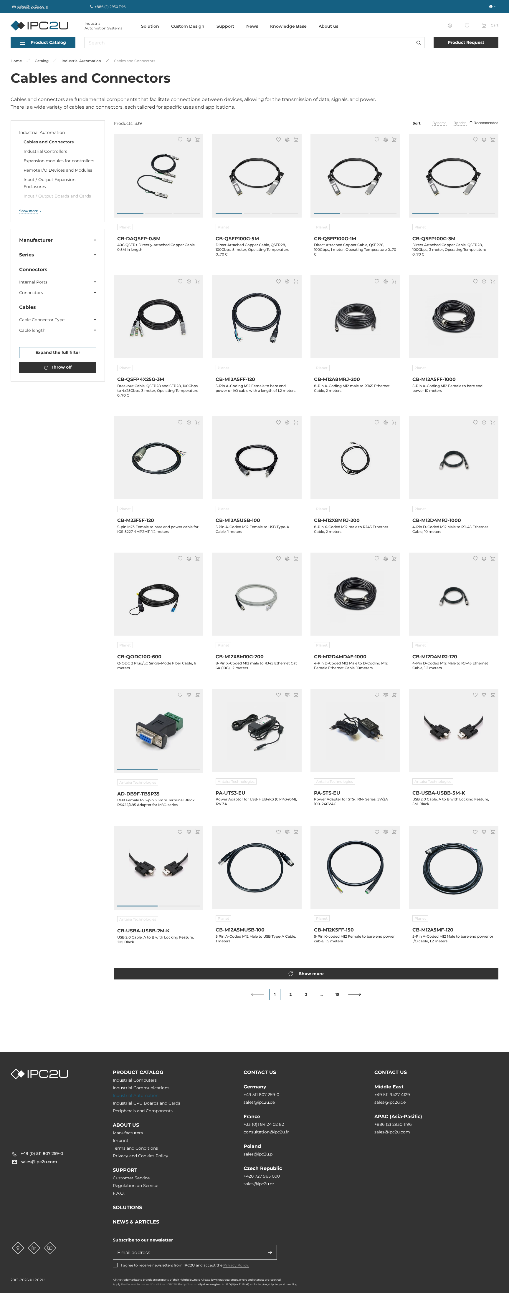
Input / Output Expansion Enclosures (49, 183)
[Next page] (354, 994)
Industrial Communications (141, 1087)
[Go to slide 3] (186, 213)
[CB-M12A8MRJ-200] (355, 320)
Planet (125, 227)
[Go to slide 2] (158, 213)
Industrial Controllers (45, 151)
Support (225, 26)
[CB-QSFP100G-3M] (453, 178)
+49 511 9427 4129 (392, 1094)
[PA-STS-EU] (355, 734)
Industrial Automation (42, 132)
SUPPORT (125, 1170)
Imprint (120, 1140)
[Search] (419, 43)
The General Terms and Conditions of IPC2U (149, 1284)
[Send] (270, 1252)
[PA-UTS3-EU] (257, 734)
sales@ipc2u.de (259, 1102)
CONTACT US (260, 1072)
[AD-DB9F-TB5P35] (158, 734)
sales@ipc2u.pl (259, 1154)
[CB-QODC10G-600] (158, 597)
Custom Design (187, 26)
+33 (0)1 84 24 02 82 (264, 1124)
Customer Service (131, 1178)
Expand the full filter (57, 352)
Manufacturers (128, 1132)
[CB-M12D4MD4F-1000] (355, 597)
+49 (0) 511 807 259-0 (42, 1153)
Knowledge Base (288, 26)
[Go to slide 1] (130, 213)
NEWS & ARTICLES (136, 1222)
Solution (150, 26)
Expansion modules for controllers (59, 160)
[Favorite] (179, 140)
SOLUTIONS (127, 1207)
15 (337, 994)
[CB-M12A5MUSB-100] (257, 871)
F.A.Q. (119, 1193)
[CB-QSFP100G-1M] (355, 178)
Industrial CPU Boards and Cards (146, 1103)
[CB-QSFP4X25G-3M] (158, 320)
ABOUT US (126, 1125)
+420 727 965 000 (262, 1176)
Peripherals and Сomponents (143, 1110)
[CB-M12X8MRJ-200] (355, 461)
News (252, 26)
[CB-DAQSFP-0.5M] (158, 178)
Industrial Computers (135, 1080)
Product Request (466, 42)
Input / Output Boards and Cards (57, 196)
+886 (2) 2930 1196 (393, 1124)
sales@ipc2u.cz (259, 1183)
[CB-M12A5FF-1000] (453, 320)
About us (328, 26)
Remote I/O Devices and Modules (58, 170)
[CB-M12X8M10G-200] (257, 597)
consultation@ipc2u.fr (266, 1132)
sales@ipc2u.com (392, 1132)
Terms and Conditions (135, 1148)
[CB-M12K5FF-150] (355, 871)
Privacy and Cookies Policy (140, 1155)
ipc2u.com (190, 1284)
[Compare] (187, 140)
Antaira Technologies (137, 782)
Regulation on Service (135, 1185)
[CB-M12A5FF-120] (257, 320)
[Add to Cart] (196, 140)
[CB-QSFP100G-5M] (257, 178)
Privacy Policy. (236, 1265)
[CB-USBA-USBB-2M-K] (158, 871)
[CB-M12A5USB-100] (257, 461)
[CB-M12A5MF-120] (453, 871)
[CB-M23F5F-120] (158, 461)
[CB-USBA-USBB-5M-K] (453, 734)
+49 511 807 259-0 (261, 1094)
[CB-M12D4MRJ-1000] (453, 461)
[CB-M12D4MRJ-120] (453, 597)
